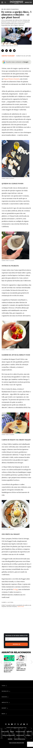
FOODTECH (14, 9)
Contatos (28, 735)
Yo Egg (15, 589)
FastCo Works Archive (19, 739)
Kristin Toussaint (8, 56)
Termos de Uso (20, 735)
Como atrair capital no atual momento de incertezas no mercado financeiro (9, 668)
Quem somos (5, 731)
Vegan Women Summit (11, 79)
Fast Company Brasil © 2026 (16, 742)
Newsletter (28, 2)
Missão (12, 731)
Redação (29, 731)
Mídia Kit (10, 739)
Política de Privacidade (8, 735)
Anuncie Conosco (20, 731)
